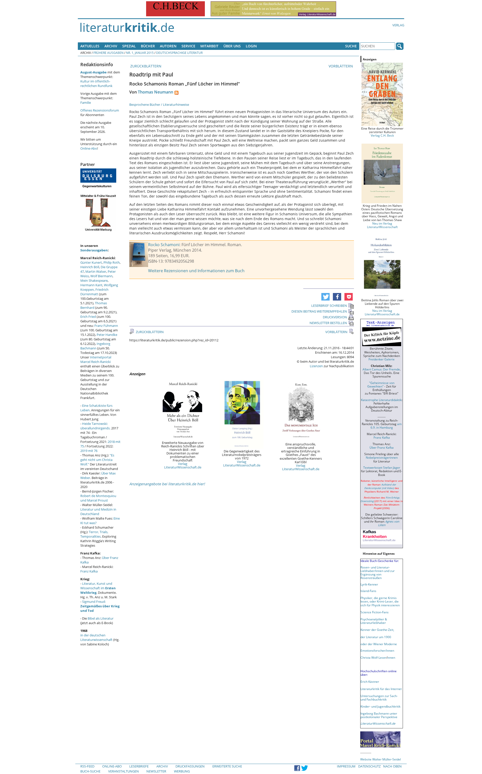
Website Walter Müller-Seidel (380, 759)
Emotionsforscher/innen (377, 650)
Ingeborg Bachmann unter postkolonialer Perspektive (378, 715)
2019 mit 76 (88, 450)
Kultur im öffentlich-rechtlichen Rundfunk (96, 83)
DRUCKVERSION (335, 317)
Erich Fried (88, 316)
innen (391, 657)
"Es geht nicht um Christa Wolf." (97, 459)
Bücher (148, 46)
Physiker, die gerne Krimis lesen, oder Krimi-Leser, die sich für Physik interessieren (380, 601)
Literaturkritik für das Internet (381, 689)
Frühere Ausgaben (108, 53)
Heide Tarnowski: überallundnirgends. (95, 425)
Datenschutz (369, 766)
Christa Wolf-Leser (373, 657)
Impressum (346, 766)
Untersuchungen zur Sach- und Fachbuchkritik (379, 697)
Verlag (398, 25)
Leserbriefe (139, 766)
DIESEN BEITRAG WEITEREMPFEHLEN (319, 311)
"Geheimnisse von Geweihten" (380, 384)
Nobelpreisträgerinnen (382, 457)
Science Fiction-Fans (374, 612)
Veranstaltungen (123, 771)
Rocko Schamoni (163, 244)
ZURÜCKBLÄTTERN (145, 66)
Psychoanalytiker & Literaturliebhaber (373, 621)
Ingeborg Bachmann (95, 345)
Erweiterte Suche (227, 766)
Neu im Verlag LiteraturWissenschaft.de (382, 312)
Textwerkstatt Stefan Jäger (381, 467)
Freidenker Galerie (382, 359)
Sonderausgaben (94, 250)
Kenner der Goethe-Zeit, (377, 630)
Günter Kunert (91, 262)
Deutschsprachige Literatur (179, 53)
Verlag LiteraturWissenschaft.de (182, 465)
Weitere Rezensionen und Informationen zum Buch (196, 270)
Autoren (168, 46)
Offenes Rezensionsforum (99, 110)
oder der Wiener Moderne (378, 644)
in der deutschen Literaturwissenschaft (96, 637)
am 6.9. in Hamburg (386, 425)
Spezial (129, 46)
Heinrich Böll (89, 267)
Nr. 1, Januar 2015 (140, 53)
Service (188, 46)
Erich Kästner (369, 682)
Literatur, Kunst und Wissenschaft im (98, 588)
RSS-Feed (87, 766)
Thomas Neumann (155, 92)
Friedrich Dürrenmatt (94, 291)
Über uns (232, 46)
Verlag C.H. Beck (382, 135)
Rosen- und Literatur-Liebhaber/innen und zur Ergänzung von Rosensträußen (377, 572)
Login (251, 46)
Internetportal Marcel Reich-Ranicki (95, 359)
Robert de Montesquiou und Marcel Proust (98, 498)
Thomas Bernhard (93, 305)
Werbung (182, 771)
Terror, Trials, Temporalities (94, 534)
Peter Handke (107, 334)
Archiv (110, 46)
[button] (325, 297)
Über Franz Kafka (382, 447)
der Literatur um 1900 (375, 637)
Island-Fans (368, 591)
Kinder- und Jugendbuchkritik (380, 706)
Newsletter (156, 771)
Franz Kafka (89, 571)
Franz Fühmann (106, 325)
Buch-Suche (90, 771)
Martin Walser (95, 271)
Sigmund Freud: (99, 606)
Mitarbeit (209, 46)
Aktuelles (89, 46)
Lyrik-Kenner (369, 584)
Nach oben (392, 766)
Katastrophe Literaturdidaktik (381, 400)
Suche (351, 46)
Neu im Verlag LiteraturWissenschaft (382, 225)
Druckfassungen (190, 766)
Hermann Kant (91, 285)
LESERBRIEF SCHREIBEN (329, 305)
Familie (85, 102)
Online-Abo (88, 148)
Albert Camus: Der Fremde (381, 369)
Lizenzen (316, 366)
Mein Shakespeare (94, 280)
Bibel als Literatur (100, 618)
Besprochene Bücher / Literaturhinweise (159, 104)
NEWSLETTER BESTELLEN (328, 323)
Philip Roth (111, 262)
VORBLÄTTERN (341, 66)
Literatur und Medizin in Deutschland (98, 511)
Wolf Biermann (101, 276)
